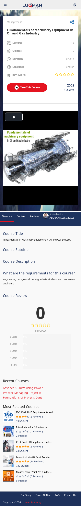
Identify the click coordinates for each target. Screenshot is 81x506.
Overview (7, 216)
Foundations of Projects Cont (22, 397)
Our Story (26, 495)
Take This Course (30, 87)
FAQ (57, 495)
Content (21, 216)
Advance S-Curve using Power (23, 388)
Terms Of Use (43, 495)
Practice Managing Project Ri (22, 393)
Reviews (34, 216)
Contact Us (70, 495)
